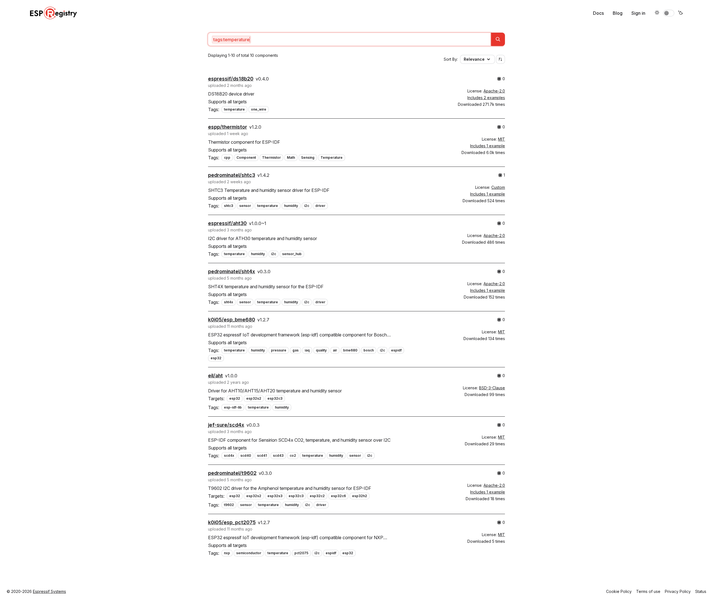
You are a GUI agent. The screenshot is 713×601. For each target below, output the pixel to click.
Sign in (638, 13)
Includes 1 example (487, 145)
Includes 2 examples (486, 97)
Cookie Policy (619, 591)
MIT (501, 139)
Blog (617, 13)
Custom (498, 187)
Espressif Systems (49, 591)
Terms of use (648, 591)
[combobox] (349, 39)
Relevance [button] (474, 59)
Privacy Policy (678, 591)
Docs (598, 13)
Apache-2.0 (494, 91)
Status (700, 591)
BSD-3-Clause (492, 387)
